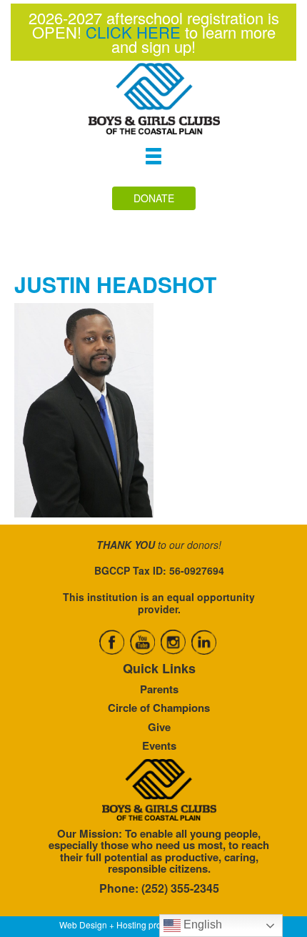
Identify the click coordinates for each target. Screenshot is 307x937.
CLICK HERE (133, 32)
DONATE (154, 198)
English (201, 924)
